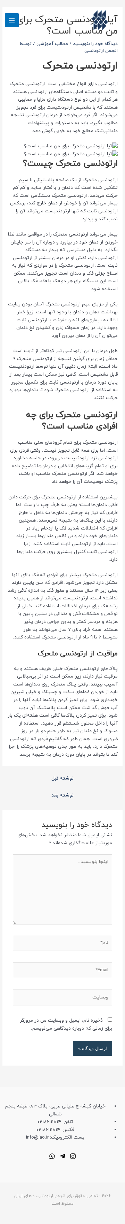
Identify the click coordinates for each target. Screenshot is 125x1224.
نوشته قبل (62, 778)
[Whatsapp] (52, 1156)
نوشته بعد (62, 795)
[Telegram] (62, 1156)
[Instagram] (73, 1156)
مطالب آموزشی (52, 43)
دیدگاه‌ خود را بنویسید (95, 43)
